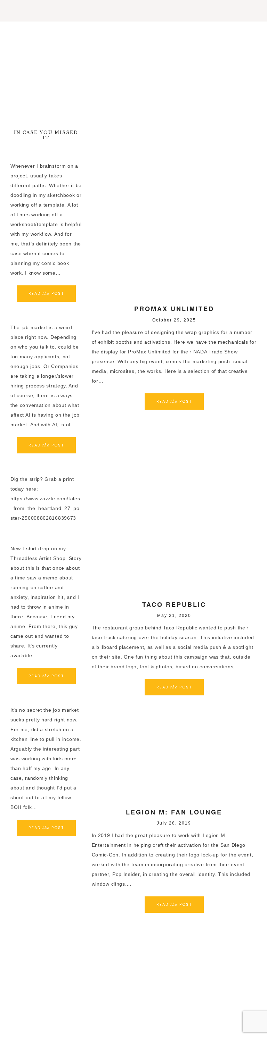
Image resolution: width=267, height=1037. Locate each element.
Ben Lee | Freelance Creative (133, 69)
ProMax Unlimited (174, 308)
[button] (133, 11)
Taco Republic (174, 604)
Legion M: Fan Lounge (174, 812)
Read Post (174, 401)
